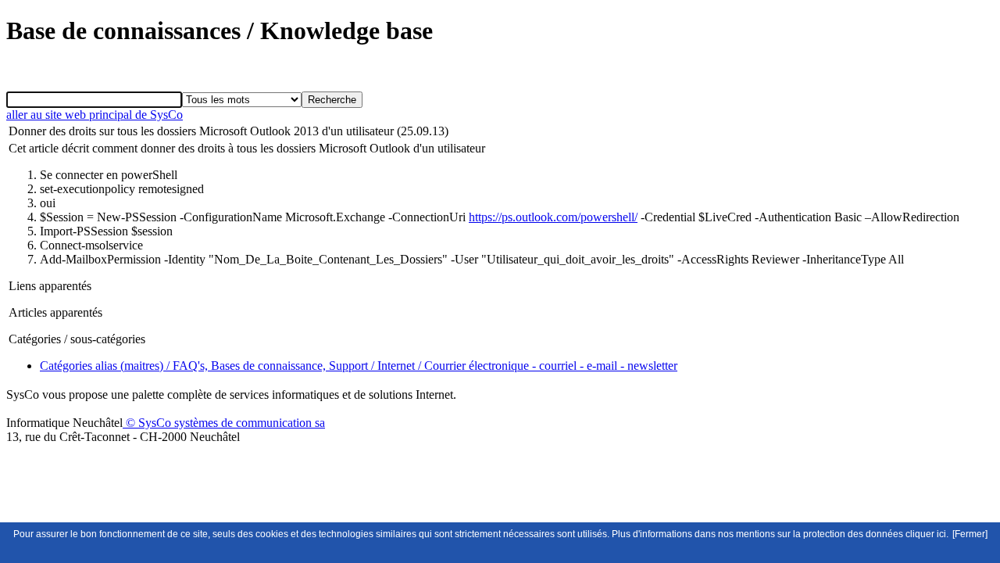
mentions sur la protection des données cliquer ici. (842, 534)
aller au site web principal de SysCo (94, 114)
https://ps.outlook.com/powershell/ (553, 217)
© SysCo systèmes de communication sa (224, 422)
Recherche (332, 100)
